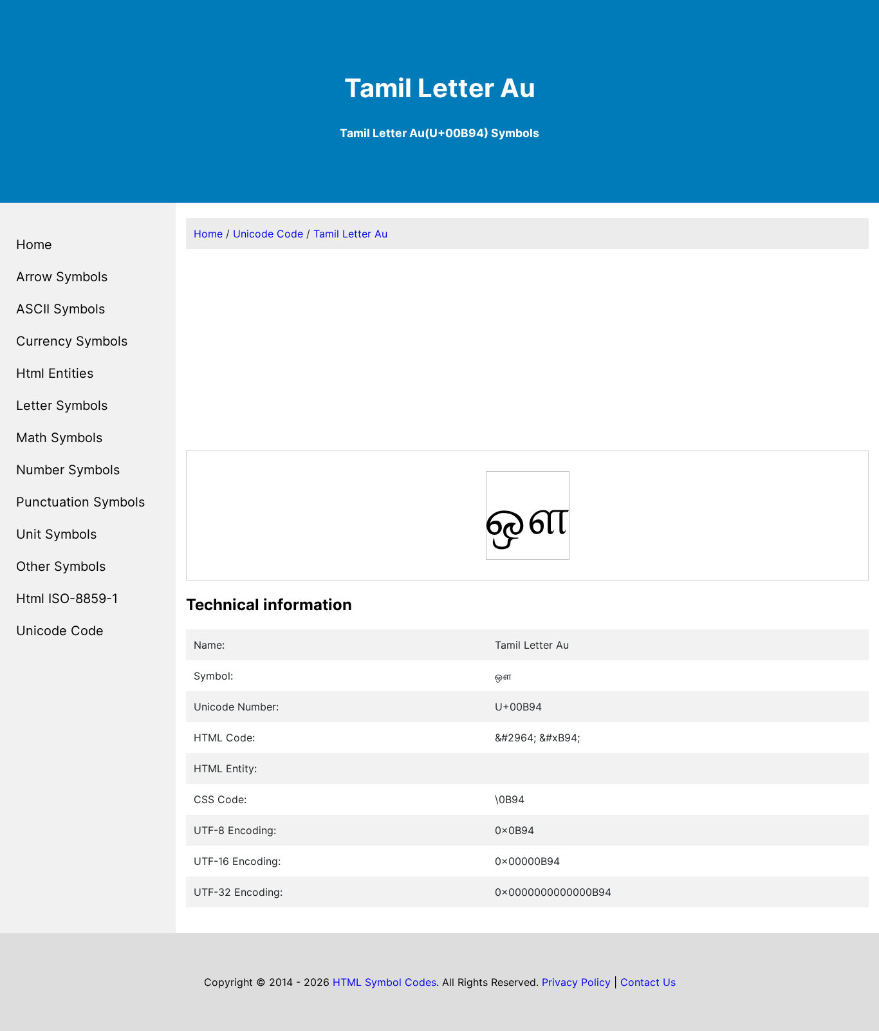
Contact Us (648, 982)
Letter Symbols (61, 405)
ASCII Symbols (60, 309)
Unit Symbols (56, 534)
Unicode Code (60, 630)
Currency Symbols (71, 341)
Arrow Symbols (61, 276)
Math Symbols (59, 437)
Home (34, 244)
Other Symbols (61, 566)
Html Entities (54, 373)
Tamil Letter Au (350, 233)
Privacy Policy (576, 982)
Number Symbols (68, 470)
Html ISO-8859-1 (67, 598)
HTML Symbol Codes (384, 982)
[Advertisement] (528, 349)
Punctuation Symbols (80, 502)
